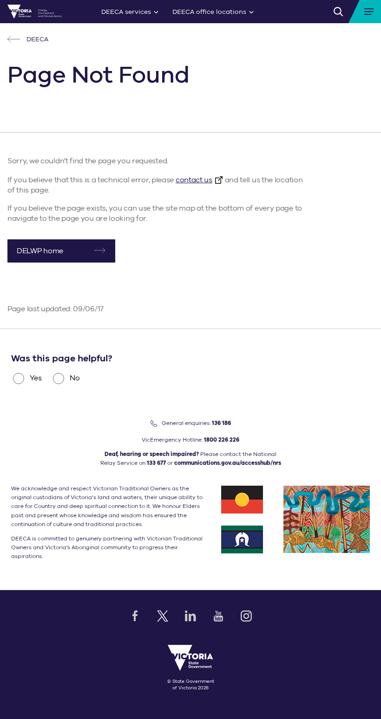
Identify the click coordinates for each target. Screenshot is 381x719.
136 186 (221, 423)
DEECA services (126, 11)
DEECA (36, 39)
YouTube (218, 616)
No (75, 378)
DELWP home (40, 251)
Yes (36, 378)
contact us (194, 180)
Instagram (246, 616)
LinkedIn (190, 616)
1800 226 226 (221, 439)
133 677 (156, 463)
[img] (34, 11)
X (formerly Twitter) (162, 616)
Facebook (134, 616)
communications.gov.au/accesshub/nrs (227, 463)
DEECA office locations (209, 11)
